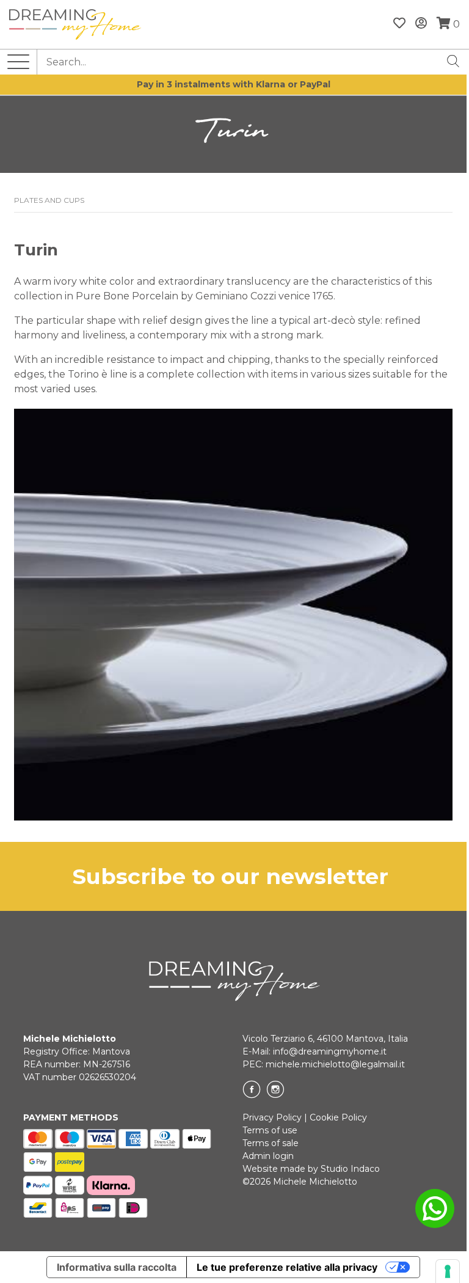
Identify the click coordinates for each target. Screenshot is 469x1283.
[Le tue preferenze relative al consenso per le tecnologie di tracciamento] (447, 1271)
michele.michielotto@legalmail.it (335, 1064)
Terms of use (269, 1130)
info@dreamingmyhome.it (330, 1051)
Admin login (268, 1155)
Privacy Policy (272, 1117)
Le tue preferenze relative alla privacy (287, 1267)
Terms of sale (270, 1143)
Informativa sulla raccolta (116, 1267)
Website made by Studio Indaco (311, 1168)
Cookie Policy (338, 1117)
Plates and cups (49, 200)
